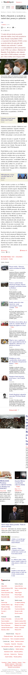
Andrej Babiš (19, 256)
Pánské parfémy (18, 656)
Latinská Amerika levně (7, 627)
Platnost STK (18, 629)
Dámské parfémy (18, 651)
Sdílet (10, 27)
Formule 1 (3, 611)
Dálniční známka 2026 (20, 621)
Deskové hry (13, 654)
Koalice (11, 259)
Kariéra (19, 662)
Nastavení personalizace (14, 667)
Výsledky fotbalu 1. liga (7, 604)
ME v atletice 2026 (5, 609)
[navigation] (2, 2)
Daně (13, 256)
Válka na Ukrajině (13, 289)
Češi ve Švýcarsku (5, 625)
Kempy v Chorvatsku (6, 618)
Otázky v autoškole (19, 627)
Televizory (20, 654)
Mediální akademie (9, 664)
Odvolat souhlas (18, 665)
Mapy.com (18, 633)
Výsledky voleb (5, 590)
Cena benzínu (5, 638)
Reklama (14, 662)
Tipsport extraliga (5, 606)
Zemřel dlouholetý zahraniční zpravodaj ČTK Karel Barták (17, 395)
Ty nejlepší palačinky (20, 602)
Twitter (9, 662)
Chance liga (4, 602)
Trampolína (7, 644)
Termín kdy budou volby (7, 592)
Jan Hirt (17, 590)
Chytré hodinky (8, 656)
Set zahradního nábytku (7, 646)
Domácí (2, 122)
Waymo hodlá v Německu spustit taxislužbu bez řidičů (17, 267)
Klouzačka (19, 644)
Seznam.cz (19, 2)
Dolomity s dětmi (5, 629)
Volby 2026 (4, 586)
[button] (14, 67)
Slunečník (13, 644)
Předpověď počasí (8, 636)
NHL (2, 613)
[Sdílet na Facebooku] (6, 252)
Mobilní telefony (19, 649)
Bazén (12, 641)
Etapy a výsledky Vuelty (20, 588)
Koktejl (10, 347)
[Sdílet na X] (9, 252)
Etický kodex (19, 664)
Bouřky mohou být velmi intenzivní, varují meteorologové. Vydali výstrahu (16, 304)
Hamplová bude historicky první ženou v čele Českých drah (17, 378)
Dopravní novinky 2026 (20, 623)
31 (15, 27)
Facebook (4, 662)
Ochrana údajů (8, 665)
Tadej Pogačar (18, 592)
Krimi (10, 329)
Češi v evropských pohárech (17, 638)
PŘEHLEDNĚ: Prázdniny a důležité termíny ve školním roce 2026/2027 (6, 484)
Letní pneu (6, 654)
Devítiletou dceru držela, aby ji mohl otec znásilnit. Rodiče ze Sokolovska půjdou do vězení (18, 323)
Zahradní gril (17, 646)
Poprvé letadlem (5, 621)
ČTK (2, 22)
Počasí (10, 309)
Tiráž (24, 662)
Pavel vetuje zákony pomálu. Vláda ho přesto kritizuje (13, 525)
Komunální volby (5, 597)
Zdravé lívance (18, 606)
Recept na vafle (18, 611)
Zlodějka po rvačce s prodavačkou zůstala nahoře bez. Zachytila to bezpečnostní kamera (17, 360)
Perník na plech (18, 613)
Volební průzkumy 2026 (7, 588)
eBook (4, 27)
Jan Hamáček (4, 259)
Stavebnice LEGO (8, 651)
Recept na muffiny (19, 604)
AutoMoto (11, 270)
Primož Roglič (18, 594)
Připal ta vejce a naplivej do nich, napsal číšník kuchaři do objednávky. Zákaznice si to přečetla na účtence (17, 342)
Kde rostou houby (18, 636)
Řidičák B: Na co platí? (20, 625)
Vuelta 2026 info (19, 586)
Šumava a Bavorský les (7, 623)
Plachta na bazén (19, 641)
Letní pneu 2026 (19, 618)
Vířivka (23, 646)
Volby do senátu (5, 594)
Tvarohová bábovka (20, 609)
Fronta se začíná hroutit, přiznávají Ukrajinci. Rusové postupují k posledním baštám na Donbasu (17, 285)
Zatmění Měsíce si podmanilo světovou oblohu (20, 483)
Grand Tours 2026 (19, 597)
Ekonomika (11, 381)
